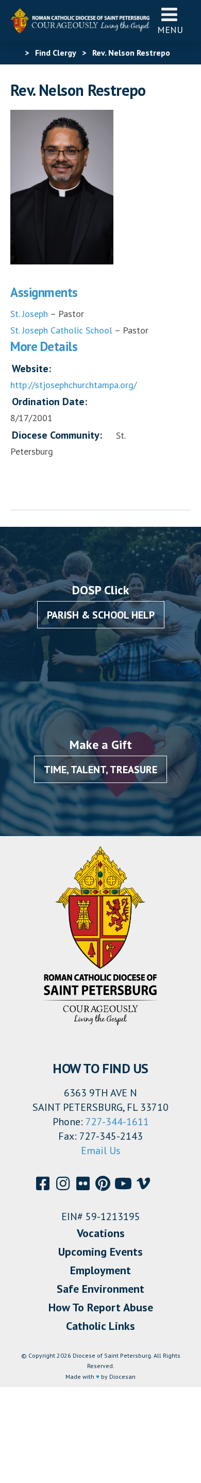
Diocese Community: (57, 435)
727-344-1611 (117, 1121)
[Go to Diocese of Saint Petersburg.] (14, 52)
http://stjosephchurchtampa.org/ (73, 385)
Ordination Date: (49, 401)
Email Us (101, 1150)
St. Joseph (29, 314)
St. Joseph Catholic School (61, 330)
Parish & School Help (101, 615)
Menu (170, 30)
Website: (31, 368)
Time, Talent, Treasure (100, 769)
